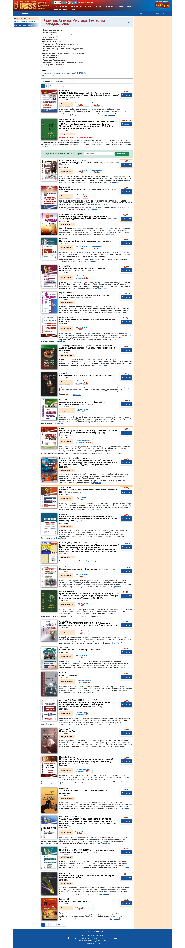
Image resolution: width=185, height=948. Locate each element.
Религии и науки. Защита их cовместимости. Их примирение (64, 54)
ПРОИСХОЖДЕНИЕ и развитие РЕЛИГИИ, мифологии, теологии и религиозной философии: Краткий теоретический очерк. (89, 95)
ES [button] (63, 2)
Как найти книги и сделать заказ (92, 941)
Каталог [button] (24, 14)
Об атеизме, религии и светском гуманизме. (87, 189)
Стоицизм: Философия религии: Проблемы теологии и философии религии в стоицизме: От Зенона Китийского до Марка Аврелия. (88, 518)
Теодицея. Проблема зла (54, 60)
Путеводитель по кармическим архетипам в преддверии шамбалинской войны (86, 876)
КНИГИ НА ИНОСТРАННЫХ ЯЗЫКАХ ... (25, 22)
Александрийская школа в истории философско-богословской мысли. (82, 403)
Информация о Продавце (92, 935)
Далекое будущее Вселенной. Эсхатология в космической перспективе (87, 349)
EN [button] (66, 2)
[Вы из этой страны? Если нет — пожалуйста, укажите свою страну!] (52, 2)
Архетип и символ (68, 675)
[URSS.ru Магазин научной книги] (31, 5)
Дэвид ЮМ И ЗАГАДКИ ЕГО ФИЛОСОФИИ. (89, 163)
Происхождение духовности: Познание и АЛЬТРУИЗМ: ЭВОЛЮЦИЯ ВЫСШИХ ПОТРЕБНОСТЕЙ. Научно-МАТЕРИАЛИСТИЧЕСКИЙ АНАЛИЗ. (85, 704)
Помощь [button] (142, 14)
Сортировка (47, 81)
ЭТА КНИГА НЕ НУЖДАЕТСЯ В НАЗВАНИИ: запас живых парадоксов (84, 792)
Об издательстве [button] (60, 6)
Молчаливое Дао (67, 731)
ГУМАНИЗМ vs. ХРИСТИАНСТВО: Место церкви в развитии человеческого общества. (86, 851)
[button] (69, 2)
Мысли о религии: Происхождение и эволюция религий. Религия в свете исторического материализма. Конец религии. (86, 761)
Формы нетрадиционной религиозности (62, 62)
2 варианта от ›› (83, 196)
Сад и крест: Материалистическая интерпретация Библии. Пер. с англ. (87, 320)
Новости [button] (97, 6)
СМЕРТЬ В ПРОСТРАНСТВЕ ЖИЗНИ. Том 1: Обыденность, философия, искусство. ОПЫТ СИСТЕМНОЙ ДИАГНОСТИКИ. (89, 624)
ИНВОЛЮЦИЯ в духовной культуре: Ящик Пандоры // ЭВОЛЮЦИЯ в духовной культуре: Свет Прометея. (88, 217)
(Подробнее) (110, 115)
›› (81, 499)
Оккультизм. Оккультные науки (58, 44)
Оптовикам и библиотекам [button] (64, 10)
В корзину (126, 95)
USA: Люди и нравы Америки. (76, 901)
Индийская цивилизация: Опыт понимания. (87, 569)
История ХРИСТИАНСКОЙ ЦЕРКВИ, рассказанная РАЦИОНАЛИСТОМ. (82, 269)
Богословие (48, 39)
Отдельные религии (52, 46)
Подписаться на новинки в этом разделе (63, 154)
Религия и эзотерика (52, 30)
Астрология (48, 32)
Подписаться (122, 154)
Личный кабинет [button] (161, 14)
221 (58, 86)
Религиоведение (50, 58)
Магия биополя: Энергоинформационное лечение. (86, 241)
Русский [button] (58, 2)
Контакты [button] (74, 6)
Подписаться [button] (85, 6)
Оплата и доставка (92, 943)
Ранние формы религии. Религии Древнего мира (63, 50)
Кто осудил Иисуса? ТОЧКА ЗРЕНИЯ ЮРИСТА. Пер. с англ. (89, 375)
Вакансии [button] (108, 6)
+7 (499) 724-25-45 (85, 2)
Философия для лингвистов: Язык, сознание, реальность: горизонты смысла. (86, 296)
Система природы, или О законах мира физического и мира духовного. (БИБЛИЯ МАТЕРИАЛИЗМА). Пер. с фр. (88, 432)
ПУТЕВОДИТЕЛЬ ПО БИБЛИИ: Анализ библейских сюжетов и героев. (88, 490)
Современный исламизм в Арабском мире (79, 650)
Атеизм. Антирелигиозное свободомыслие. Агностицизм (63, 36)
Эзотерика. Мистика (52, 65)
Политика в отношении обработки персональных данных (92, 938)
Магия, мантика (50, 41)
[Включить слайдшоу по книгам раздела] (75, 81)
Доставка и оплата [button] (123, 6)
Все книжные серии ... (24, 25)
